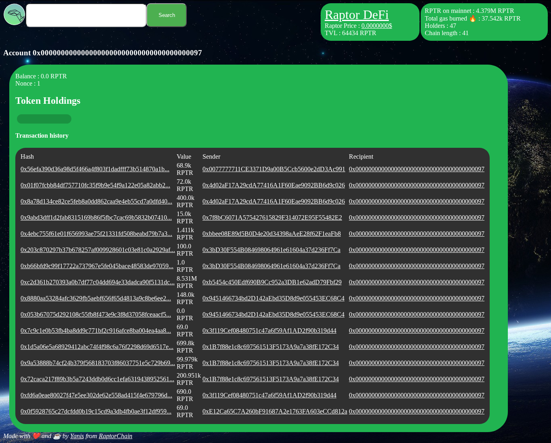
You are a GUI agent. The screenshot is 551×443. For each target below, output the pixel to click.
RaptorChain (115, 436)
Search (167, 15)
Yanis (77, 436)
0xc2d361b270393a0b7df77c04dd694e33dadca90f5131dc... (98, 282)
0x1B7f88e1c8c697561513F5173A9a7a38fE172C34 (270, 346)
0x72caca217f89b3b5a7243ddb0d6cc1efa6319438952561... (97, 379)
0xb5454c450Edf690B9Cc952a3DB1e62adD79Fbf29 (272, 282)
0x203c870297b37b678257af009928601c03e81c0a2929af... (98, 249)
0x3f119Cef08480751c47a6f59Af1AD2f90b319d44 (269, 330)
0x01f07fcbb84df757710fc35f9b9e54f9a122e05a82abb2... (95, 185)
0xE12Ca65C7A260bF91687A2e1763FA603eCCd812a (274, 411)
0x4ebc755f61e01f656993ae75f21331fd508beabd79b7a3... (96, 233)
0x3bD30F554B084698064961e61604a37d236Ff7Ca (271, 249)
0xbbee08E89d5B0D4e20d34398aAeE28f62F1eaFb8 (271, 233)
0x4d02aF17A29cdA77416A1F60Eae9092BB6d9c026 (273, 185)
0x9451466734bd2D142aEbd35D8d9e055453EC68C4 (273, 298)
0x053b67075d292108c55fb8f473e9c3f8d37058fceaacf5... (96, 314)
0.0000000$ (376, 25)
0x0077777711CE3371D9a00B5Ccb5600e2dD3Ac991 (273, 169)
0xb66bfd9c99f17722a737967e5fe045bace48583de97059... (97, 265)
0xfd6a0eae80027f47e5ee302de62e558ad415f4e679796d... (96, 395)
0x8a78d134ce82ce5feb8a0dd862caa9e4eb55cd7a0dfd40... (96, 201)
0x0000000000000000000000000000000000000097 (416, 169)
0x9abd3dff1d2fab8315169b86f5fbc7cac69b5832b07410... (96, 217)
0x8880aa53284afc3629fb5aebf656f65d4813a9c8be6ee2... (96, 298)
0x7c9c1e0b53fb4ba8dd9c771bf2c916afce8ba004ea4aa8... (96, 330)
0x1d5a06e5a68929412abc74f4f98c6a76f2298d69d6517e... (97, 346)
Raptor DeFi (357, 14)
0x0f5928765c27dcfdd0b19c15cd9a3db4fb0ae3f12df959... (96, 411)
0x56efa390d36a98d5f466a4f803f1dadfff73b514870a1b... (95, 169)
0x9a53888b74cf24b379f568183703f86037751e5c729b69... (98, 362)
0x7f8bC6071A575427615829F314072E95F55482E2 (272, 217)
